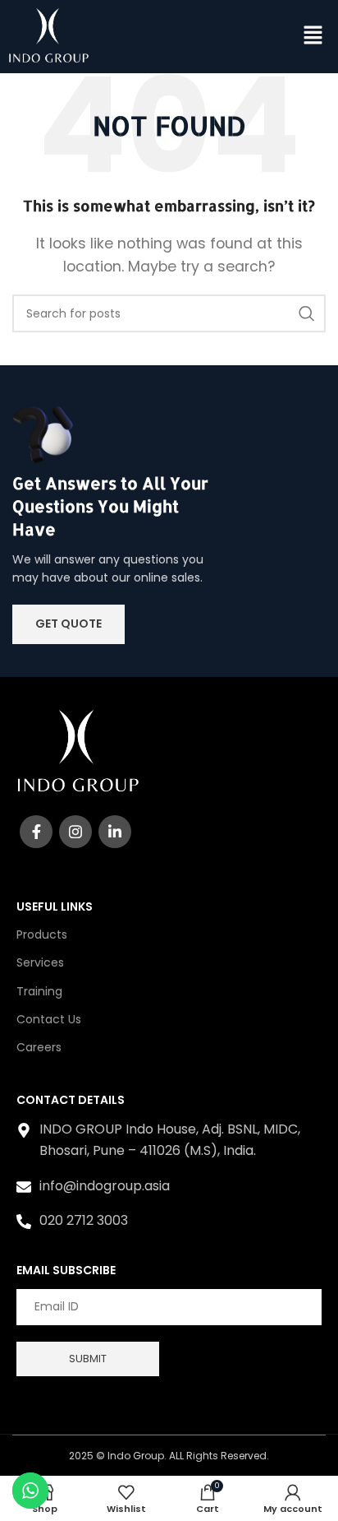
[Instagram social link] (75, 831)
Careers (39, 1047)
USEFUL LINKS (54, 906)
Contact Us (48, 1019)
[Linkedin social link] (114, 831)
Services (40, 962)
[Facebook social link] (36, 831)
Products (41, 934)
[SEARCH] (307, 313)
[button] (313, 36)
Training (39, 991)
